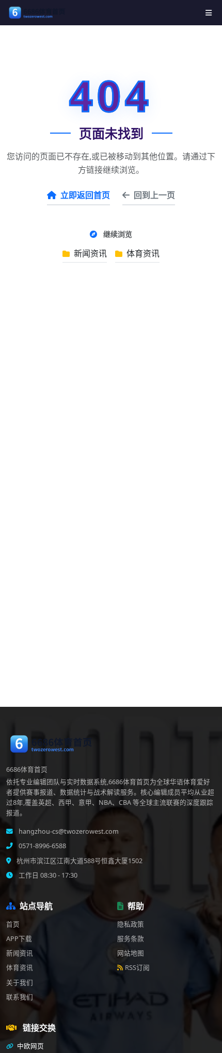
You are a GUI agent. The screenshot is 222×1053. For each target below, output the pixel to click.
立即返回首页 (85, 195)
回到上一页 (154, 195)
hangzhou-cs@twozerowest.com (68, 831)
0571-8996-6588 (41, 845)
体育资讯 (142, 253)
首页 (13, 924)
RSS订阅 (137, 967)
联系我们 (19, 997)
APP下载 (19, 938)
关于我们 (19, 982)
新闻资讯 (89, 253)
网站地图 (130, 953)
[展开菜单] (208, 12)
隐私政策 (130, 924)
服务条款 (130, 938)
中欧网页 (29, 1046)
